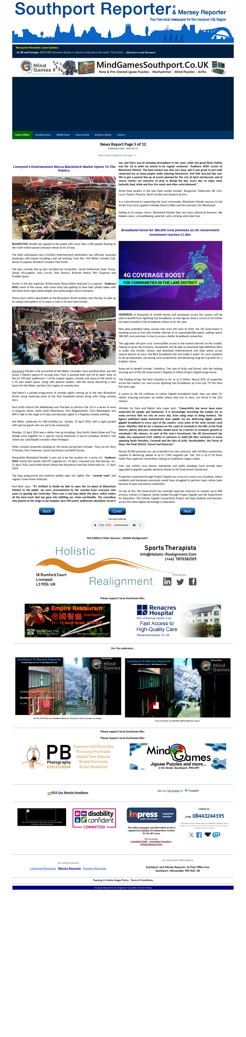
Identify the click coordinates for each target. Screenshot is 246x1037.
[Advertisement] (123, 104)
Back (47, 511)
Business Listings (103, 135)
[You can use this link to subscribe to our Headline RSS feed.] (49, 793)
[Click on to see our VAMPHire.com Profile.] (208, 836)
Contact (121, 135)
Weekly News (63, 135)
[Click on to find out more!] (178, 636)
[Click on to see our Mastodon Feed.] (216, 836)
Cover (117, 511)
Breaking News (43, 135)
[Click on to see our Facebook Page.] (199, 836)
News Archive (82, 135)
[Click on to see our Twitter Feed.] (191, 836)
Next (187, 511)
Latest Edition (22, 135)
